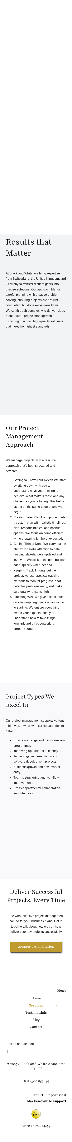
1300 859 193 (40, 1081)
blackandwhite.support (46, 1101)
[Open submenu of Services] (57, 1005)
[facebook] (7, 1051)
